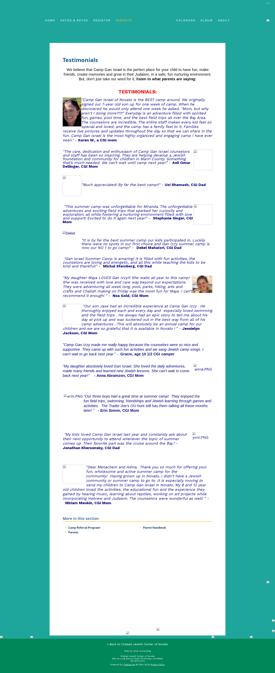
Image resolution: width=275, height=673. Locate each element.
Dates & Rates (74, 20)
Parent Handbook (154, 527)
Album (206, 20)
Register (102, 20)
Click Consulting (142, 651)
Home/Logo (154, 20)
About (224, 20)
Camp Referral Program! (84, 527)
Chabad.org (129, 664)
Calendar (185, 20)
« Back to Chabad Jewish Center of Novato (137, 644)
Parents (124, 20)
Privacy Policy (158, 664)
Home (50, 20)
